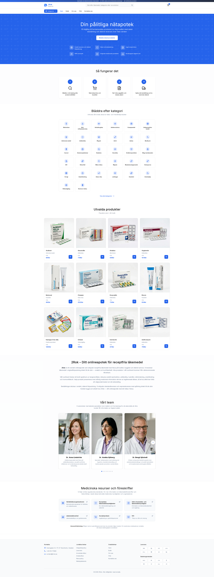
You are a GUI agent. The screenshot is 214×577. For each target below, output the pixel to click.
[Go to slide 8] (112, 471)
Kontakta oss (88, 11)
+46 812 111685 (51, 551)
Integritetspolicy (81, 548)
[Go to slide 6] (109, 471)
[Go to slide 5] (107, 471)
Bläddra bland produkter (107, 38)
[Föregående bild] (61, 442)
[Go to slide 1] (101, 471)
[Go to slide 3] (104, 471)
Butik (67, 11)
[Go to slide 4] (106, 471)
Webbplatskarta (81, 561)
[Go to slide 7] (110, 471)
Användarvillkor (81, 553)
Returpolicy (80, 558)
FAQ (80, 11)
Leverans (79, 550)
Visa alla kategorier (106, 196)
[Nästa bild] (153, 442)
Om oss (74, 11)
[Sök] (132, 5)
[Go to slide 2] (103, 471)
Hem (61, 11)
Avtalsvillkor (80, 556)
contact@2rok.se (51, 554)
